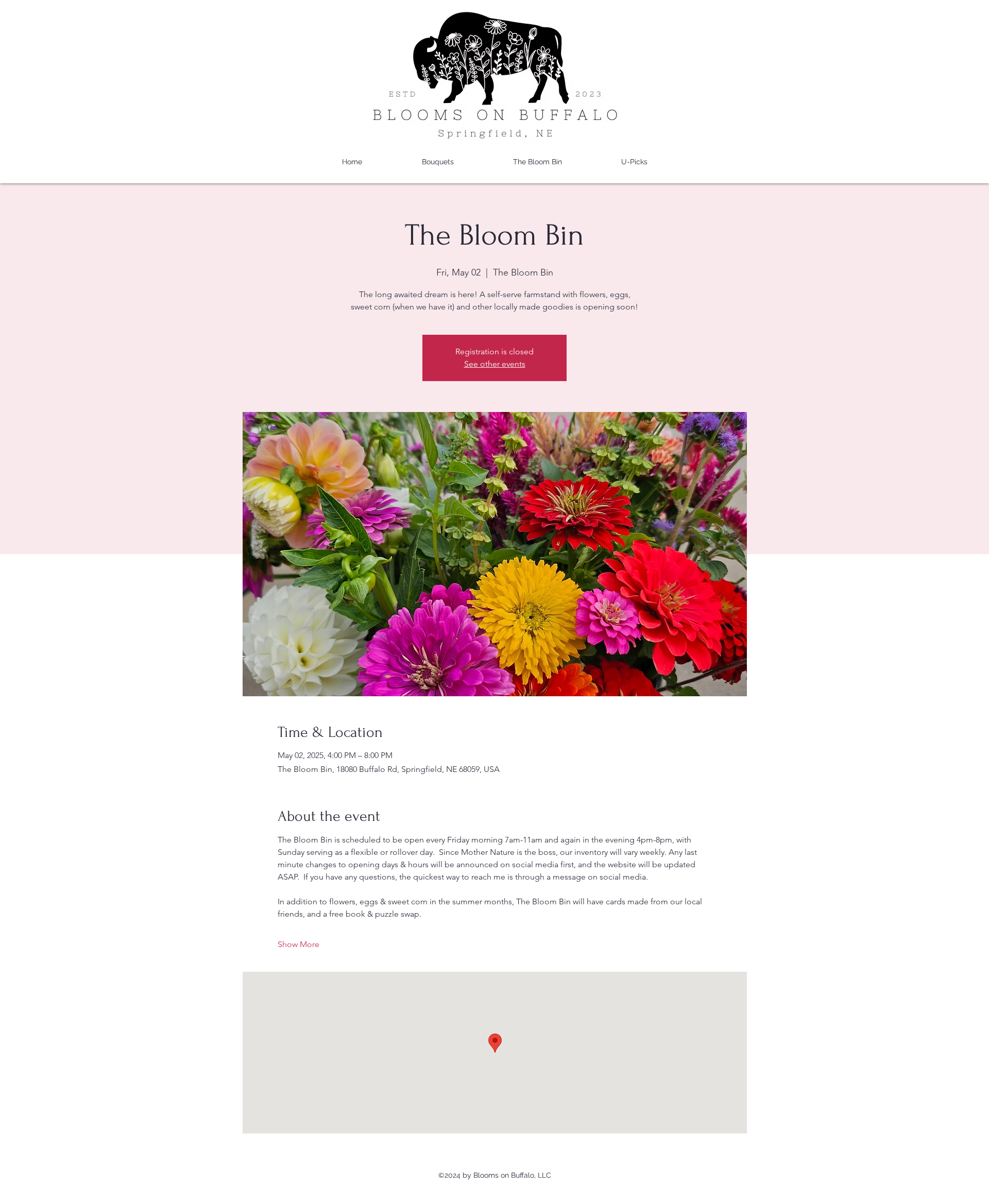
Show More (298, 944)
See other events (494, 364)
